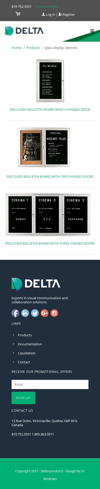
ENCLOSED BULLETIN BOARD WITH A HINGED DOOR (50, 109)
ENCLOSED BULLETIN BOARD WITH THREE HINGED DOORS (50, 243)
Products (33, 47)
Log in (50, 14)
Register (68, 14)
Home (16, 47)
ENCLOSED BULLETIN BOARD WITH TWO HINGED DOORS (50, 176)
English (54, 6)
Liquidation (26, 353)
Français (41, 6)
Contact (24, 362)
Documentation (30, 344)
